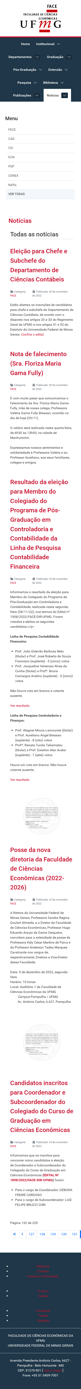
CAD (11, 139)
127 (31, 1234)
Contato (43, 1271)
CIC (10, 148)
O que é (43, 1291)
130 (64, 1234)
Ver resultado (19, 706)
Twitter (43, 1316)
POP (11, 166)
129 (53, 1234)
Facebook (43, 1311)
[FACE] (40, 12)
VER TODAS (16, 194)
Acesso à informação (43, 1276)
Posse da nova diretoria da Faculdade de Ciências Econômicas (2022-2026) (41, 868)
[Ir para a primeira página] (14, 1234)
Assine (43, 1296)
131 (74, 1234)
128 (42, 1234)
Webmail (43, 1266)
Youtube (43, 1321)
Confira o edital (32, 334)
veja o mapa (53, 1370)
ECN (11, 157)
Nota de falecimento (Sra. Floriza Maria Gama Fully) (38, 363)
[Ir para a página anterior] (22, 1234)
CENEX (13, 176)
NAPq (12, 185)
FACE (12, 129)
